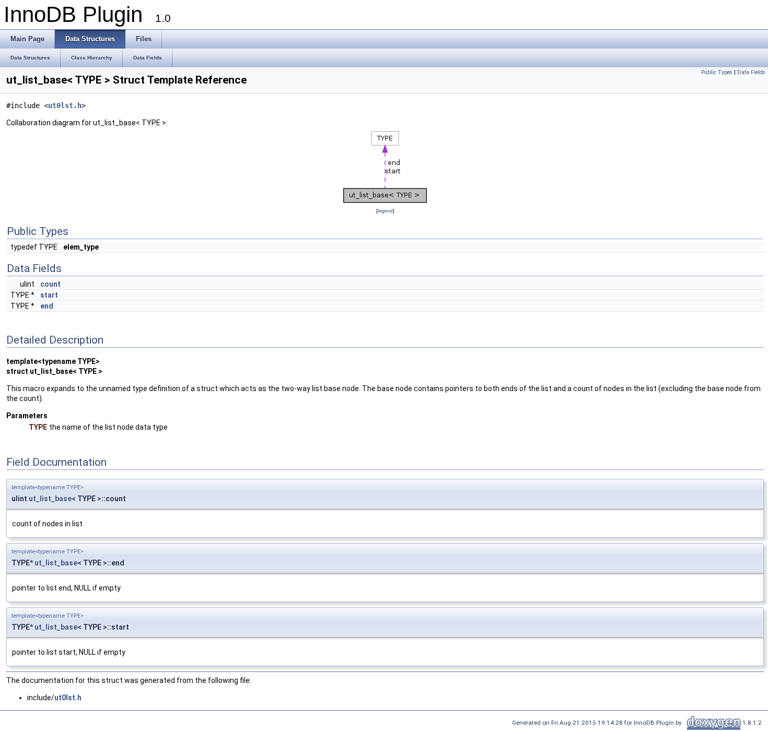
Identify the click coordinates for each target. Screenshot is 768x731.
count (50, 284)
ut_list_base (50, 498)
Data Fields (751, 72)
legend (385, 211)
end (46, 306)
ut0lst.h (65, 105)
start (49, 295)
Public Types (716, 72)
